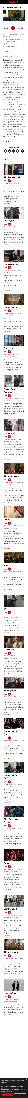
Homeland (9, 433)
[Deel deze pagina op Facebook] (5, 151)
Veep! (6, 519)
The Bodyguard (12, 177)
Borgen (7, 863)
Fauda (7, 565)
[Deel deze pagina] (17, 151)
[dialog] (14, 1088)
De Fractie (9, 649)
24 (5, 608)
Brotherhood (10, 909)
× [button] (26, 1079)
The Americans (11, 476)
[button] (14, 1091)
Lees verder (7, 203)
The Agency (10, 690)
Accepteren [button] (7, 1095)
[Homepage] (14, 2)
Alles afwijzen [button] (20, 1095)
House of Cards (11, 307)
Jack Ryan (9, 220)
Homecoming (11, 264)
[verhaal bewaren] (22, 151)
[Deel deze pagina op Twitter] (9, 151)
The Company (11, 952)
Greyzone (8, 348)
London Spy (10, 993)
